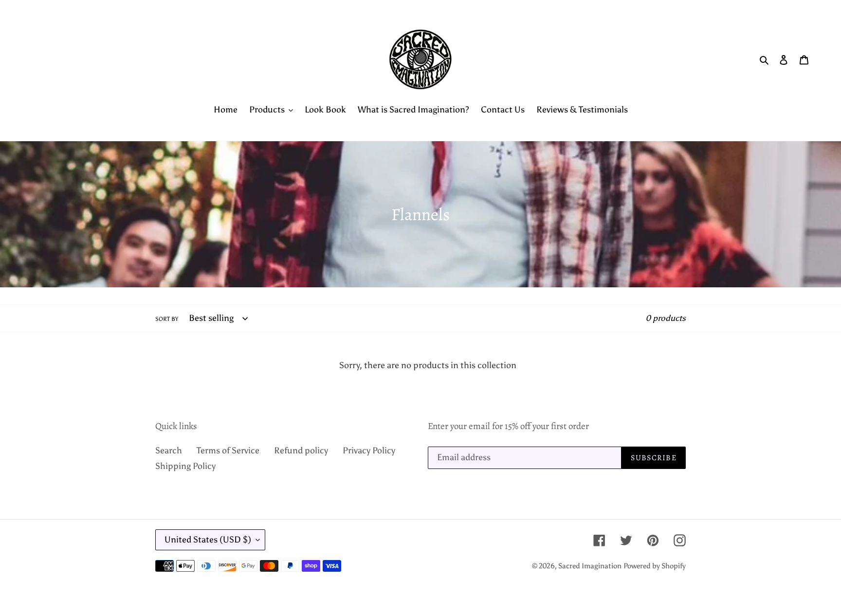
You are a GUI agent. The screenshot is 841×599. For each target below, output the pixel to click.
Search (168, 450)
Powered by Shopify (654, 566)
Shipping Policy (185, 466)
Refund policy (301, 450)
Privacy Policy (369, 450)
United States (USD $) (208, 539)
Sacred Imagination (590, 566)
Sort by (166, 319)
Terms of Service (228, 450)
